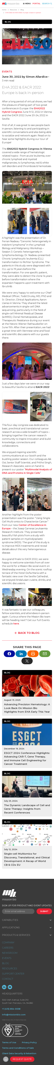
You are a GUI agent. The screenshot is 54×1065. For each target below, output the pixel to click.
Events (7, 71)
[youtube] (10, 987)
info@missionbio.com (13, 1014)
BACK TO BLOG (28, 633)
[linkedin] (4, 987)
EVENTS (6, 958)
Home (4, 10)
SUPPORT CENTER (13, 973)
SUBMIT (44, 911)
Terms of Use (9, 1042)
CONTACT (7, 979)
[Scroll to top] (6, 1059)
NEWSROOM (9, 953)
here (16, 623)
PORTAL (36, 4)
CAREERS (7, 947)
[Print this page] (33, 653)
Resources (13, 10)
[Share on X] (27, 661)
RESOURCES (9, 968)
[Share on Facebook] (9, 653)
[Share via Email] (44, 653)
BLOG (5, 963)
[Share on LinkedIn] (21, 653)
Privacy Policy (29, 1042)
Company (8, 942)
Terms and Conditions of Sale (18, 1048)
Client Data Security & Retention (19, 1053)
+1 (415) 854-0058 (11, 1009)
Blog (22, 10)
